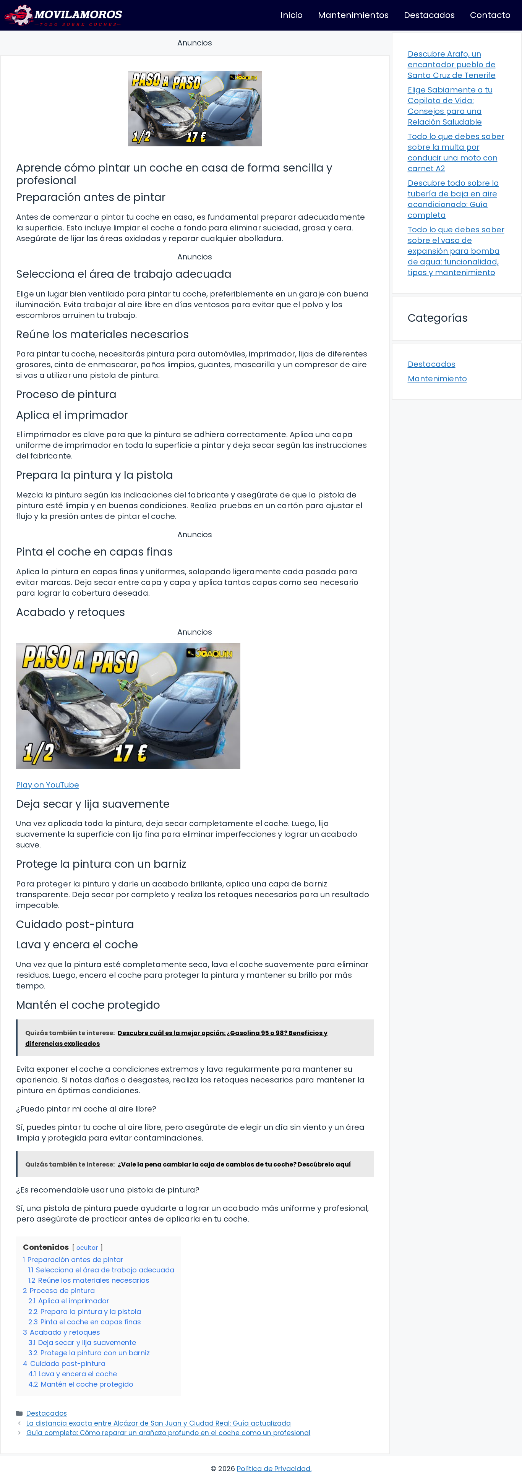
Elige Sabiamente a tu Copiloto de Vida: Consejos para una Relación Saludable (450, 105)
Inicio (291, 15)
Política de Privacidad (273, 1468)
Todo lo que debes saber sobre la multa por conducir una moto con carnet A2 (456, 152)
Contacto (490, 15)
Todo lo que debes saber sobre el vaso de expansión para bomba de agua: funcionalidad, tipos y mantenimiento (456, 251)
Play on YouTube (47, 784)
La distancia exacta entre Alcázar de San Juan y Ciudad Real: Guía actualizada (158, 1423)
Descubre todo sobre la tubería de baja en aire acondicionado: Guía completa (453, 199)
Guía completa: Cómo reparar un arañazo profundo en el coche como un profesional (168, 1432)
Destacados (429, 15)
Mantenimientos (353, 15)
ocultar (87, 1247)
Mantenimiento (437, 378)
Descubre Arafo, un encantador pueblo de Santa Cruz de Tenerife (452, 65)
